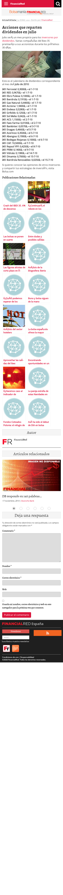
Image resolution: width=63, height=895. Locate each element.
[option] (31, 482)
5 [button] (42, 508)
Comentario (8, 530)
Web (4, 589)
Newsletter (16, 631)
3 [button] (28, 508)
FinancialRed (17, 3)
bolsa (5, 20)
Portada (12, 20)
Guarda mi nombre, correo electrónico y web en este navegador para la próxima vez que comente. (26, 606)
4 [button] (35, 508)
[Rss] (47, 633)
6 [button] (49, 508)
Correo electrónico (11, 577)
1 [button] (13, 508)
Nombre (7, 566)
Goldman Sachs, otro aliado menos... (25, 496)
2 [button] (20, 508)
